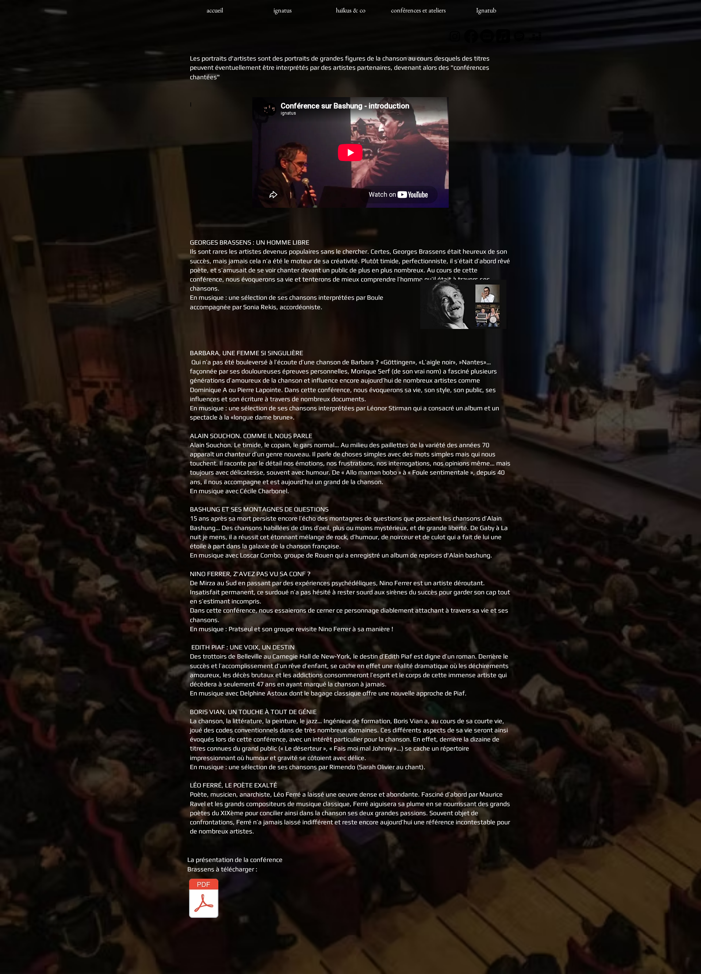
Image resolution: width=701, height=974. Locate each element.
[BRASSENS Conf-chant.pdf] (203, 899)
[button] (486, 10)
